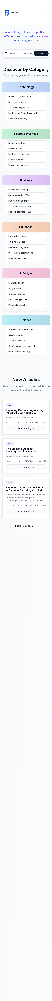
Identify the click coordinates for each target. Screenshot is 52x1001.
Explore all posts (24, 525)
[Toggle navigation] (47, 12)
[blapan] (12, 13)
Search (41, 53)
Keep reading (24, 428)
